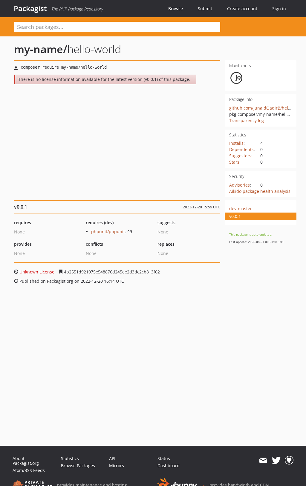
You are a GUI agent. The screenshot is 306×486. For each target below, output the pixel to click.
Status (163, 458)
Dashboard (168, 465)
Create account (242, 8)
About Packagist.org (26, 461)
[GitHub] (289, 460)
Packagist (30, 8)
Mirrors (116, 465)
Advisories (239, 185)
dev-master (240, 208)
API (112, 458)
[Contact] (263, 460)
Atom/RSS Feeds (29, 470)
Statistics (70, 458)
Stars (234, 162)
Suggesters (240, 156)
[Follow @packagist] (276, 460)
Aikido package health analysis (259, 191)
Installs (236, 143)
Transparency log (246, 120)
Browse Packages (78, 465)
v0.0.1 (235, 216)
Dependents (241, 149)
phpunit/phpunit (108, 231)
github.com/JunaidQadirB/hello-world (267, 108)
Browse (175, 8)
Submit (205, 8)
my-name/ (40, 49)
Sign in (279, 8)
